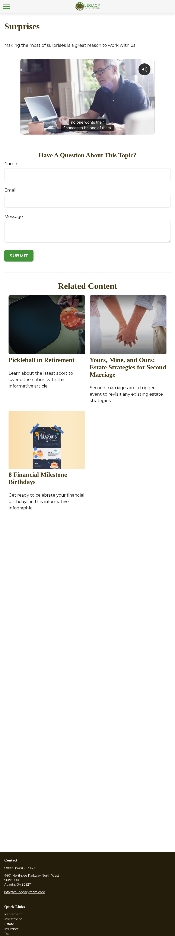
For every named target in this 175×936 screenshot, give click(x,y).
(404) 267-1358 (25, 868)
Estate (9, 924)
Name (10, 163)
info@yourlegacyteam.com (24, 892)
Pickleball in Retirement (41, 359)
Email (10, 190)
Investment (13, 919)
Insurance (11, 929)
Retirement (13, 914)
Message (13, 216)
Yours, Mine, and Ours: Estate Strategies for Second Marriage (128, 367)
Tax (6, 934)
